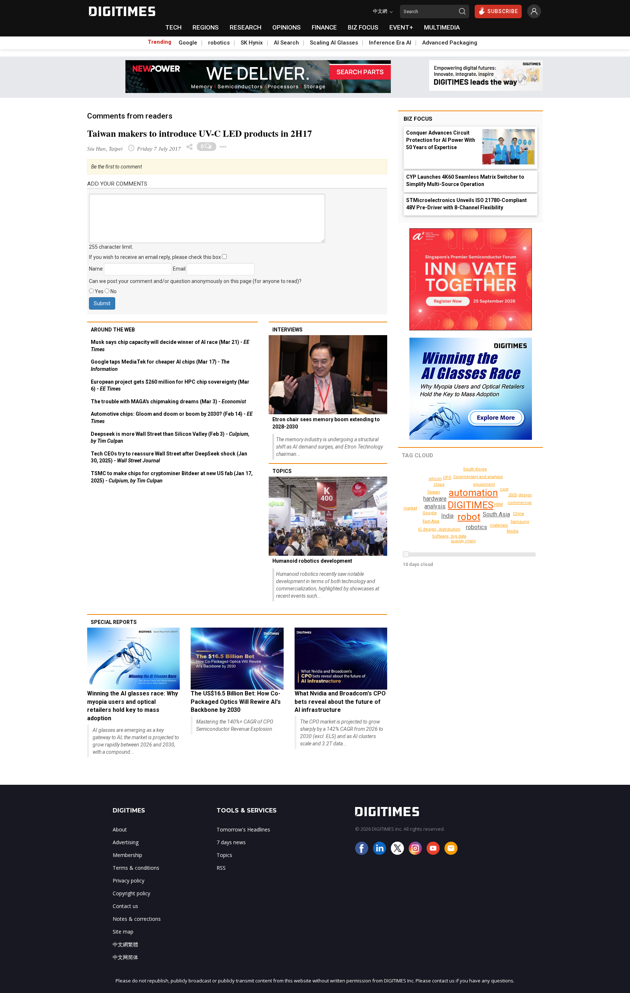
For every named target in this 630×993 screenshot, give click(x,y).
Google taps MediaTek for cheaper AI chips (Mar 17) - (160, 365)
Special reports (114, 622)
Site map (123, 931)
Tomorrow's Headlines (243, 829)
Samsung (519, 521)
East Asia (431, 521)
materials (499, 525)
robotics (219, 42)
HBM (498, 504)
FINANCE (324, 27)
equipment (484, 484)
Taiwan (433, 492)
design (525, 495)
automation (473, 492)
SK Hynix (252, 42)
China (518, 513)
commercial (520, 502)
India (447, 515)
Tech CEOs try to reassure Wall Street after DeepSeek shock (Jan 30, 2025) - (169, 457)
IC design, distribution (439, 529)
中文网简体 (125, 957)
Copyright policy (131, 893)
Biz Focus (418, 119)
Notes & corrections (137, 918)
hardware (435, 498)
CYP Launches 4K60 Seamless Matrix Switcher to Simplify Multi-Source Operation (465, 180)
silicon (435, 478)
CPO (447, 477)
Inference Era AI (390, 42)
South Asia (496, 514)
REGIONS (205, 27)
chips (438, 484)
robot (469, 516)
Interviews (287, 330)
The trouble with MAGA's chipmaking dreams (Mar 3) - (168, 401)
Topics (282, 471)
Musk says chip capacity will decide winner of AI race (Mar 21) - (170, 345)
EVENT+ (401, 27)
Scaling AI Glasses (334, 42)
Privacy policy (128, 880)
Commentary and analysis (478, 476)
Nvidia (512, 531)
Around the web (113, 330)
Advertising (126, 842)
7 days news (231, 842)
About (120, 829)
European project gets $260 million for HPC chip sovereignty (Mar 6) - (170, 385)
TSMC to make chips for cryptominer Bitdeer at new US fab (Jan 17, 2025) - (172, 477)
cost (504, 489)
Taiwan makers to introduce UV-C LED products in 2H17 (199, 133)
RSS (221, 867)
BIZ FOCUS (363, 27)
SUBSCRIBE (502, 11)
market (410, 508)
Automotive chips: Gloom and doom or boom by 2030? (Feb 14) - (172, 417)
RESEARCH (245, 27)
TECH (173, 27)
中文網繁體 (125, 944)
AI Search (286, 42)
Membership (127, 855)
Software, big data (449, 536)
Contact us (125, 906)
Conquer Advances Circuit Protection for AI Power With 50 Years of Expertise (440, 140)
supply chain (463, 541)
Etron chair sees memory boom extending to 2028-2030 (326, 423)
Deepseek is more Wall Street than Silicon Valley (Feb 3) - (170, 437)
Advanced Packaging (449, 42)
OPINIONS (286, 27)
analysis (435, 506)
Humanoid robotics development (312, 561)
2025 (512, 495)
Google (188, 42)
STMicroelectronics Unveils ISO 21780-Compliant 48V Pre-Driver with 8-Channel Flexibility (466, 203)
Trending (159, 42)
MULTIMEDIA (442, 27)
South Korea (475, 469)
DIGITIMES (470, 505)
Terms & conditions (136, 867)
